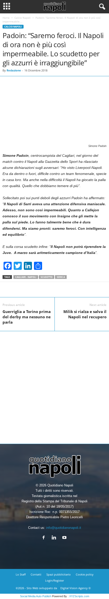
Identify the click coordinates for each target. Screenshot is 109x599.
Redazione (14, 70)
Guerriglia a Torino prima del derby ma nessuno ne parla (27, 317)
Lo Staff (21, 574)
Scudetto (46, 277)
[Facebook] (45, 538)
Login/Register (54, 580)
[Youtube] (65, 538)
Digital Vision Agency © (75, 588)
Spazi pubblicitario (58, 574)
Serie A (61, 277)
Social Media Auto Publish (35, 596)
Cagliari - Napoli (25, 277)
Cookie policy (85, 574)
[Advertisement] (54, 385)
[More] (99, 289)
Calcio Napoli (22, 17)
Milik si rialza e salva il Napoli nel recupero (84, 314)
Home (6, 17)
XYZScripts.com (79, 596)
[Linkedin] (55, 538)
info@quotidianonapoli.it (63, 528)
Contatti (36, 574)
